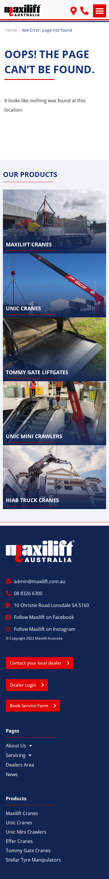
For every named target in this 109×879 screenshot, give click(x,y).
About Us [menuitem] (16, 745)
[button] (99, 10)
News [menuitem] (12, 774)
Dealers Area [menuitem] (20, 765)
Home (11, 30)
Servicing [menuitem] (16, 755)
